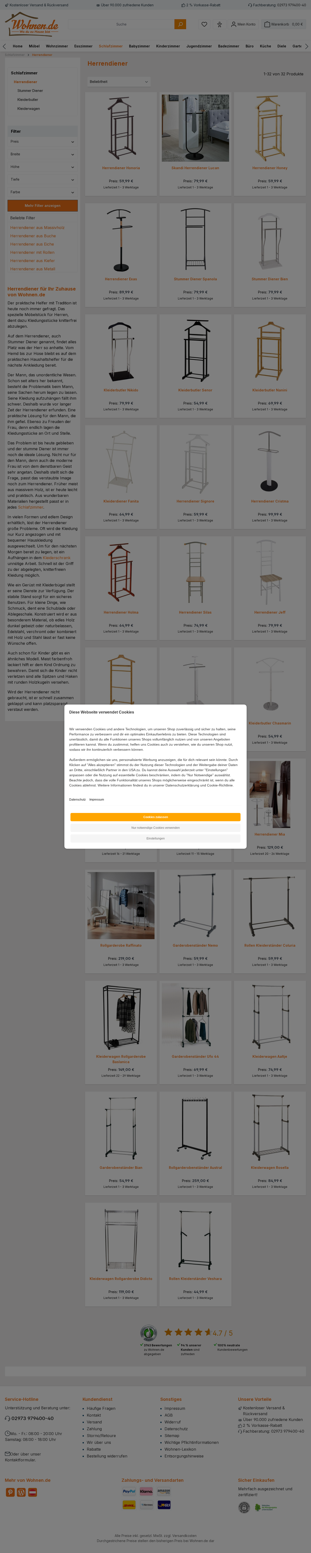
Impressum (96, 799)
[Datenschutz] (69, 791)
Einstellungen (156, 838)
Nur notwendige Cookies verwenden (155, 827)
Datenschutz (77, 799)
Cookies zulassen (155, 817)
